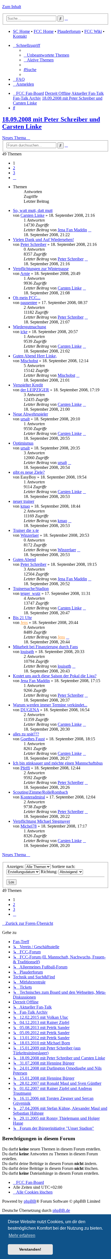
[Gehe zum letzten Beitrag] (89, 230)
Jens (24, 622)
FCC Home (44, 31)
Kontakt (20, 36)
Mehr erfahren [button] (22, 1235)
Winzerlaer (29, 535)
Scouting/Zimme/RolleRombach (40, 792)
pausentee (28, 302)
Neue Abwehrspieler (30, 414)
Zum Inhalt (11, 6)
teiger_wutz (30, 593)
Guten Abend (24, 559)
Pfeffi (25, 768)
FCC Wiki (93, 31)
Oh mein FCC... (26, 297)
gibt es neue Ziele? (29, 472)
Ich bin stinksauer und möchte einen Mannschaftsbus (58, 763)
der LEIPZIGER (34, 390)
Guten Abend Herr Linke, (35, 356)
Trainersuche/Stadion (31, 588)
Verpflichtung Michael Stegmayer (41, 821)
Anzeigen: (15, 866)
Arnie (25, 273)
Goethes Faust (32, 739)
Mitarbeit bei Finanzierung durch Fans (45, 646)
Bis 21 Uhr (22, 617)
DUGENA (29, 709)
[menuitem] (46, 55)
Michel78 (28, 826)
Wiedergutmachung (29, 327)
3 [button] (14, 172)
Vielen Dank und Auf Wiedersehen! (43, 239)
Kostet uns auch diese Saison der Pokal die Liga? (54, 676)
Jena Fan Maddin (72, 230)
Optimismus (23, 443)
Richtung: (49, 871)
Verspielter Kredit (28, 385)
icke (23, 331)
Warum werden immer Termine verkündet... (50, 705)
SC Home (21, 31)
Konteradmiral (32, 797)
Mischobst (29, 360)
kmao (25, 506)
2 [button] (14, 168)
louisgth (27, 651)
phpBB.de (61, 1210)
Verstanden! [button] (30, 1249)
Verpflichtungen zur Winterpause (41, 268)
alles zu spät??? (26, 734)
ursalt (25, 419)
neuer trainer (23, 501)
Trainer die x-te (26, 530)
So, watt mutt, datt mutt (33, 210)
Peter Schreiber (33, 244)
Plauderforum (69, 31)
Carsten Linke (32, 215)
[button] (14, 177)
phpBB (30, 1201)
